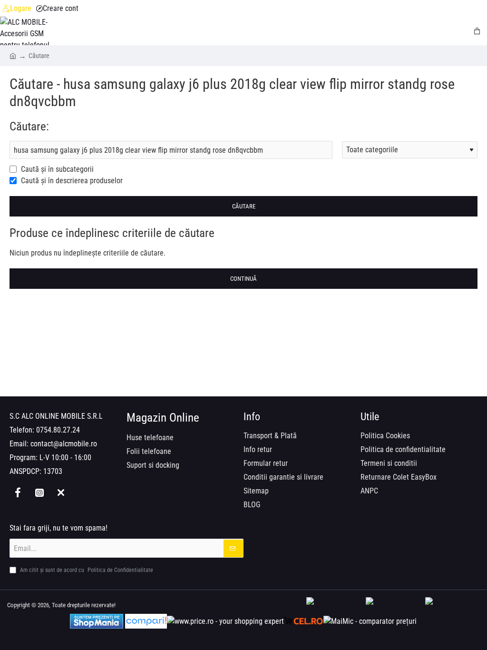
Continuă (243, 278)
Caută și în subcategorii (56, 169)
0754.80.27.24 (58, 429)
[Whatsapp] (60, 492)
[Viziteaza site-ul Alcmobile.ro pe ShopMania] (96, 621)
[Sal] (452, 605)
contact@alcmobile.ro (63, 443)
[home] (13, 55)
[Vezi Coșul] (477, 31)
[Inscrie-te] (234, 548)
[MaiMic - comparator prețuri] (370, 621)
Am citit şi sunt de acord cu (86, 570)
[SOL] (393, 605)
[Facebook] (18, 492)
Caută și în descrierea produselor (71, 180)
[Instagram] (39, 492)
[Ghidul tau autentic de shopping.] (146, 621)
